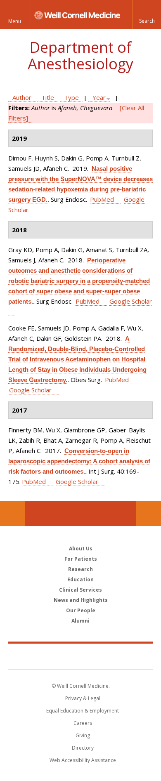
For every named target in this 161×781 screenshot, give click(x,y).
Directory (83, 747)
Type (71, 97)
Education (80, 579)
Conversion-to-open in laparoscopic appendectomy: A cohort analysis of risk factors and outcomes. (79, 461)
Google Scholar (30, 390)
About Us (80, 548)
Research (80, 569)
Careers (82, 723)
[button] (146, 14)
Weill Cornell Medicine (80, 656)
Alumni (80, 620)
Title (47, 97)
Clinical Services (80, 589)
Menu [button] (14, 21)
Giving (83, 735)
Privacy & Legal (82, 698)
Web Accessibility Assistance (83, 760)
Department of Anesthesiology (80, 55)
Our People (80, 610)
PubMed (102, 199)
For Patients (80, 558)
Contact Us (148, 513)
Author (21, 97)
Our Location (12, 513)
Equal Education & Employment (82, 710)
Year (99, 97)
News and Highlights (81, 600)
